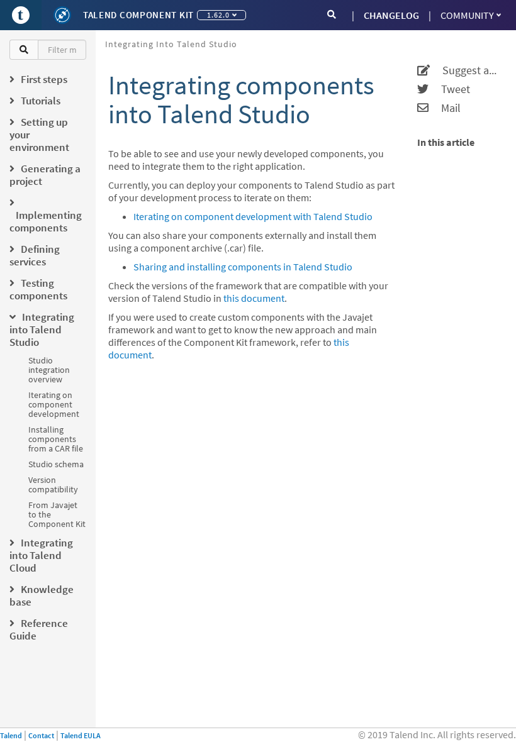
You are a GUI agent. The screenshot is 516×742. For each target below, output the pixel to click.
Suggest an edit (465, 70)
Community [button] (467, 15)
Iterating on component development (53, 404)
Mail (445, 108)
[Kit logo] (62, 15)
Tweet (449, 89)
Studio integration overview (49, 370)
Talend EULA (80, 735)
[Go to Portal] (21, 15)
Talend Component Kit (138, 15)
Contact (41, 735)
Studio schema (56, 464)
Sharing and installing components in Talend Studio (242, 266)
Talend (11, 735)
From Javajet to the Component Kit (57, 514)
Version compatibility (53, 484)
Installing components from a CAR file (55, 439)
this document (253, 298)
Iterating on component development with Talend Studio (253, 216)
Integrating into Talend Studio (171, 44)
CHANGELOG (391, 15)
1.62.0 (218, 14)
